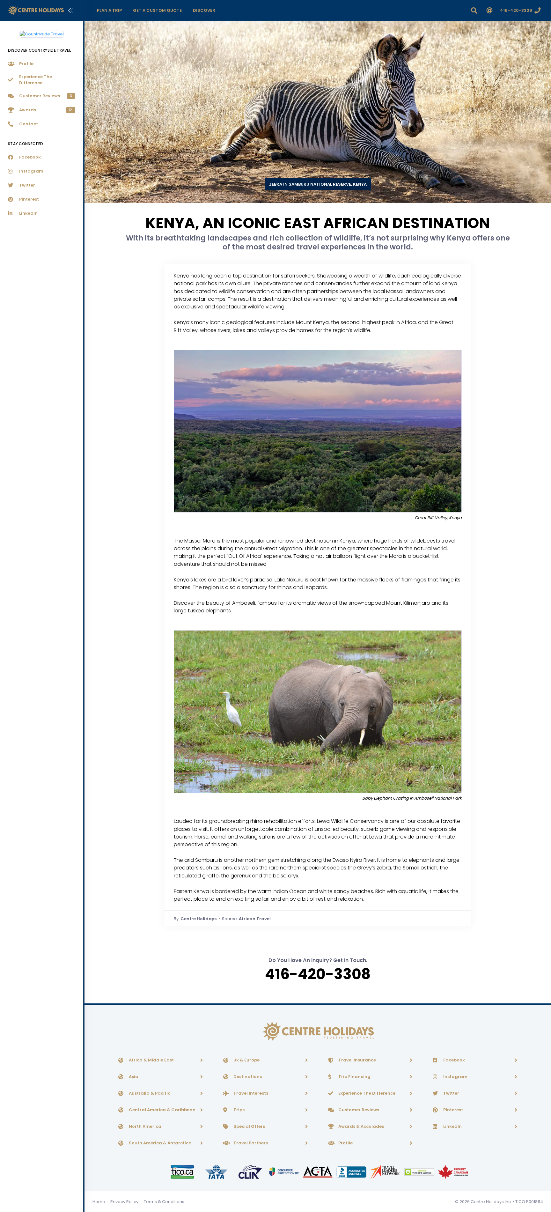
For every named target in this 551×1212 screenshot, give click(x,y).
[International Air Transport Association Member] (217, 1172)
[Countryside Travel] (41, 32)
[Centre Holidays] (36, 10)
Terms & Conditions (164, 1202)
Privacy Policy (124, 1202)
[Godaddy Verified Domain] (420, 1172)
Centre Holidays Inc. (491, 1202)
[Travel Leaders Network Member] (386, 1172)
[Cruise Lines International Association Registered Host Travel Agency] (251, 1172)
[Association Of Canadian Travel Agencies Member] (318, 1172)
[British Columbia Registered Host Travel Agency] (284, 1172)
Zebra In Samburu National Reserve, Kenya (318, 184)
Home (98, 1202)
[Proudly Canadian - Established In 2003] (453, 1172)
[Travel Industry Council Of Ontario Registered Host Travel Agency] (183, 1172)
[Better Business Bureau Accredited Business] (352, 1172)
